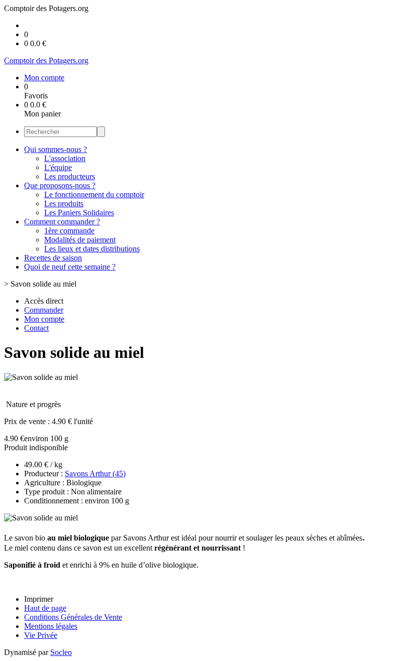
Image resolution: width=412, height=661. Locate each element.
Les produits (63, 203)
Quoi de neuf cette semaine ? (70, 266)
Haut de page (45, 608)
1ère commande (69, 230)
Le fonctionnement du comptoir (94, 194)
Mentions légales (50, 626)
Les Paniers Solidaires (79, 212)
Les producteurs (69, 176)
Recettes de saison (53, 257)
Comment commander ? (62, 221)
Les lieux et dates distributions (92, 248)
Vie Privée (40, 635)
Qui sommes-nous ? (55, 149)
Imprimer (38, 599)
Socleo (61, 652)
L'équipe (58, 167)
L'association (64, 158)
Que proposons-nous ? (59, 185)
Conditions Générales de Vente (73, 617)
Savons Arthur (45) (95, 473)
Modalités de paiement (80, 239)
